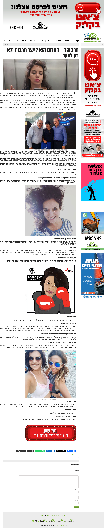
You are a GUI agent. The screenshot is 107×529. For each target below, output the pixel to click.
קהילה (58, 41)
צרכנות (15, 41)
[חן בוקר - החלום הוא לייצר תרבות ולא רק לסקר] (41, 88)
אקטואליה (75, 41)
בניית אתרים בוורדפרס (60, 525)
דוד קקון (72, 454)
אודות (63, 515)
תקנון (47, 515)
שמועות (32, 41)
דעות (24, 41)
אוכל (41, 41)
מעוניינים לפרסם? (55, 515)
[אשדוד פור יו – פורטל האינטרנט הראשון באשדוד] (94, 37)
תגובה (78, 474)
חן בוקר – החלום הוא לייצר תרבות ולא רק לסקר (43, 52)
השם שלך (76, 489)
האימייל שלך (76, 494)
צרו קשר (7, 41)
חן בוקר (76, 457)
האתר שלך (77, 500)
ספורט (67, 41)
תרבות (50, 41)
